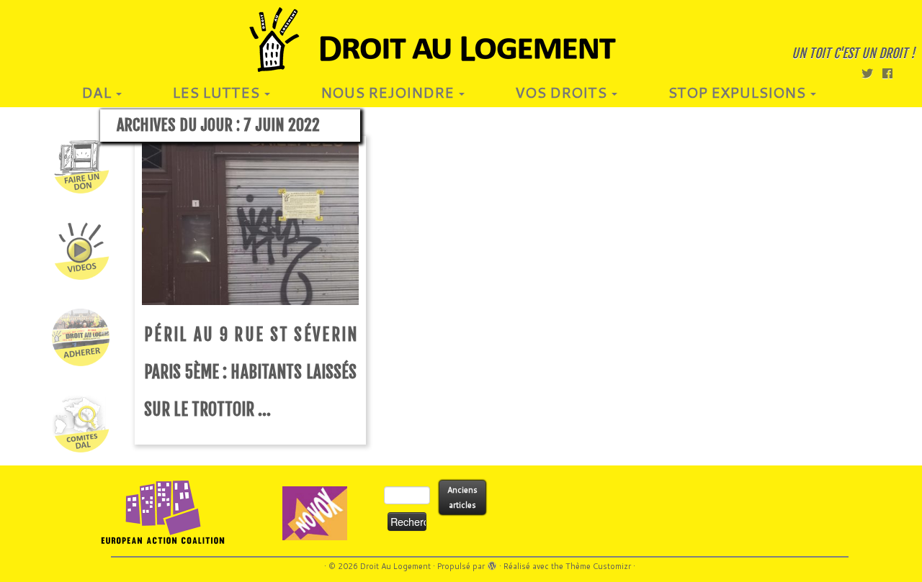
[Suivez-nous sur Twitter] (871, 73)
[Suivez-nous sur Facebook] (892, 73)
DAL (98, 92)
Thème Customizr (598, 566)
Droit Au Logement (395, 566)
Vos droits (562, 92)
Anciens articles (462, 497)
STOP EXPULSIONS (738, 92)
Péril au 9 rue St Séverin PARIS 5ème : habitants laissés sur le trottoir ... (250, 372)
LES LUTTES (217, 92)
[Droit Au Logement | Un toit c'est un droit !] (461, 39)
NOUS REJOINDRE (389, 92)
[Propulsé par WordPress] (492, 563)
